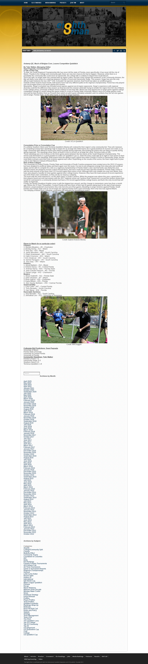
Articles (33, 656)
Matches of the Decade (32, 589)
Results (97, 656)
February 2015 (29, 489)
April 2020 (28, 397)
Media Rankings (50, 3)
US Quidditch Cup (31, 635)
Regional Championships (33, 570)
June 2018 (28, 426)
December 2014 (30, 492)
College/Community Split (33, 550)
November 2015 (30, 473)
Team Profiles (29, 602)
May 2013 (27, 522)
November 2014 (30, 494)
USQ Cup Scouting (30, 659)
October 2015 (29, 475)
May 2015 (27, 484)
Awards (26, 548)
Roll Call (104, 656)
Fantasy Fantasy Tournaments (35, 563)
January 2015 (29, 491)
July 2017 (27, 438)
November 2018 (30, 418)
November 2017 (30, 435)
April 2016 (28, 465)
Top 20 (26, 626)
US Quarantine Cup (31, 629)
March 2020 (28, 399)
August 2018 (28, 423)
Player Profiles (29, 600)
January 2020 (29, 402)
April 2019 (28, 411)
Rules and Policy (30, 610)
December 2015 (30, 471)
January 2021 (29, 388)
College (27, 633)
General (27, 572)
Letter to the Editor (31, 574)
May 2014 (27, 503)
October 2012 (29, 534)
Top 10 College (29, 622)
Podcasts (63, 3)
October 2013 (29, 513)
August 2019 (28, 409)
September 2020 (30, 392)
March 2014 (28, 506)
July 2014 (27, 501)
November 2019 (30, 406)
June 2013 (28, 520)
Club (25, 631)
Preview (27, 584)
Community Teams (31, 555)
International (28, 579)
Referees (27, 607)
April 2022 (28, 386)
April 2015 (28, 485)
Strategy (27, 614)
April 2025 (28, 381)
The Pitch (27, 619)
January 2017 (29, 449)
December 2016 (30, 451)
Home (26, 3)
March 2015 (28, 487)
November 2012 (30, 532)
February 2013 (29, 527)
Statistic (27, 612)
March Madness (30, 588)
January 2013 (29, 529)
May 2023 (27, 383)
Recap (26, 586)
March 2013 (28, 525)
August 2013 (28, 517)
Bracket (41, 656)
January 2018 (29, 433)
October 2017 (29, 437)
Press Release (29, 596)
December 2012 (30, 530)
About (82, 3)
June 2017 (28, 440)
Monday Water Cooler (32, 591)
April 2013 (28, 524)
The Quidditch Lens (31, 621)
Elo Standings (36, 3)
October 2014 (29, 496)
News (26, 593)
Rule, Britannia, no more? (42, 51)
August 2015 (28, 478)
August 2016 (28, 458)
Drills (26, 560)
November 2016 (30, 452)
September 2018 (30, 421)
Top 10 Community (31, 624)
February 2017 (29, 447)
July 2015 (27, 480)
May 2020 (27, 395)
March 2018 (28, 430)
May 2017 (27, 442)
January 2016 (29, 470)
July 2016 (27, 459)
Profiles (26, 598)
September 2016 (30, 456)
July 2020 (27, 393)
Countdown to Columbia (33, 556)
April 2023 (28, 385)
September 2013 (30, 515)
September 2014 (30, 497)
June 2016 (28, 461)
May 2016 (27, 463)
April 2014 (28, 504)
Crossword (49, 656)
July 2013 (27, 518)
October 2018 (29, 419)
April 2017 (28, 444)
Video (40, 659)
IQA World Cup (29, 581)
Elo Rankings (29, 562)
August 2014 (28, 499)
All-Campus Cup (30, 565)
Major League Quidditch (33, 583)
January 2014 (29, 510)
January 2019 (29, 416)
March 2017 (28, 445)
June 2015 (28, 482)
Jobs (68, 656)
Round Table (28, 576)
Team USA (28, 617)
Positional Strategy (31, 595)
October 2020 (29, 390)
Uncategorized (29, 628)
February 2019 (29, 414)
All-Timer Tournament (32, 567)
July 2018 (27, 425)
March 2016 (28, 466)
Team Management (31, 615)
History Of (27, 577)
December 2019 (30, 404)
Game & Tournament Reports (35, 569)
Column (27, 551)
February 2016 (29, 468)
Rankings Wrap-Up (31, 605)
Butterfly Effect (29, 553)
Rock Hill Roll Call (31, 609)
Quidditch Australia (31, 603)
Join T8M (73, 3)
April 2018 (28, 428)
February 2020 (29, 400)
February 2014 (29, 508)
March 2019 (28, 412)
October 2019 (29, 407)
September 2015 (30, 477)
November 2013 (30, 511)
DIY (25, 558)
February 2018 (29, 432)
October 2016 (29, 454)
